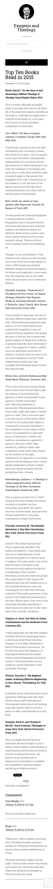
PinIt (26, 780)
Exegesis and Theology (26, 27)
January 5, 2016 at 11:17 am (19, 804)
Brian (8, 826)
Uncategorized (22, 785)
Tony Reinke (12, 801)
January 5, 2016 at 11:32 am (19, 829)
